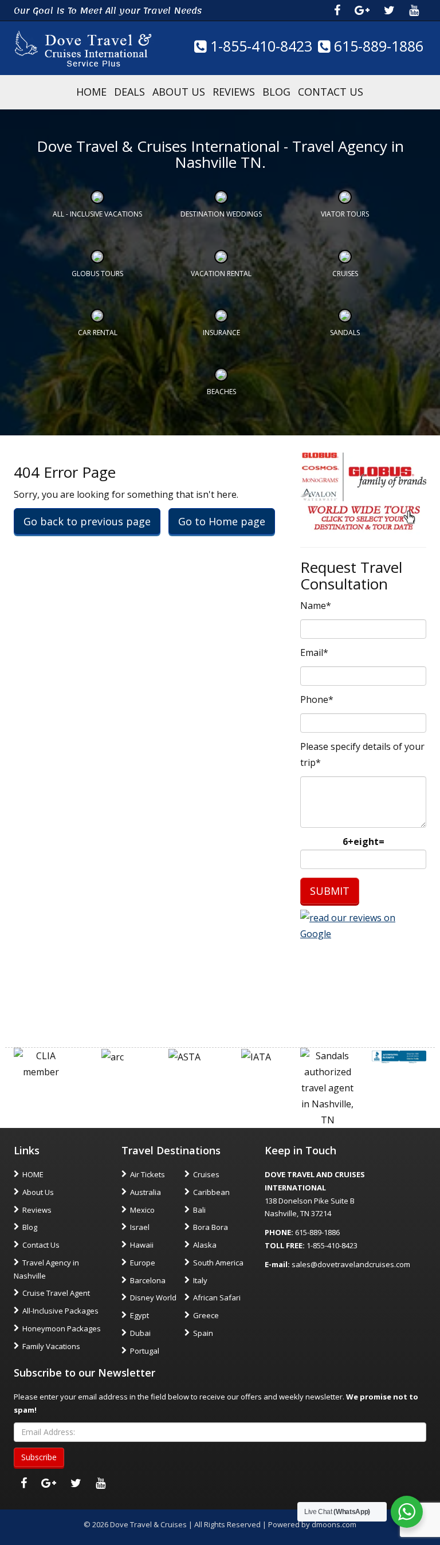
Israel (140, 1227)
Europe (142, 1262)
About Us (178, 92)
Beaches (221, 391)
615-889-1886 (376, 46)
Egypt (139, 1315)
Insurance (221, 332)
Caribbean (211, 1192)
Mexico (142, 1210)
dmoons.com (334, 1524)
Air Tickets (147, 1174)
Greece (206, 1315)
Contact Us (330, 92)
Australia (145, 1192)
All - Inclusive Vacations (97, 214)
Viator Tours (345, 214)
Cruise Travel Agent (56, 1293)
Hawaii (142, 1245)
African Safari (217, 1297)
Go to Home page (221, 521)
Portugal (144, 1351)
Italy (200, 1280)
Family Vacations (51, 1346)
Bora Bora (210, 1227)
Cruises (345, 273)
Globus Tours (97, 273)
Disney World (153, 1297)
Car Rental (97, 332)
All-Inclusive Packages (60, 1311)
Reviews (234, 92)
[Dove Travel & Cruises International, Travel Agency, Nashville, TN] (399, 1055)
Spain (203, 1333)
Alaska (205, 1245)
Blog (276, 92)
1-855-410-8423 (259, 46)
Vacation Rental (221, 273)
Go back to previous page (87, 521)
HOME (91, 92)
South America (218, 1262)
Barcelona (148, 1280)
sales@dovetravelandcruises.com (351, 1264)
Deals (129, 92)
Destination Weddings (221, 214)
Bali (199, 1210)
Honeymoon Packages (61, 1328)
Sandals (345, 332)
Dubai (140, 1333)
